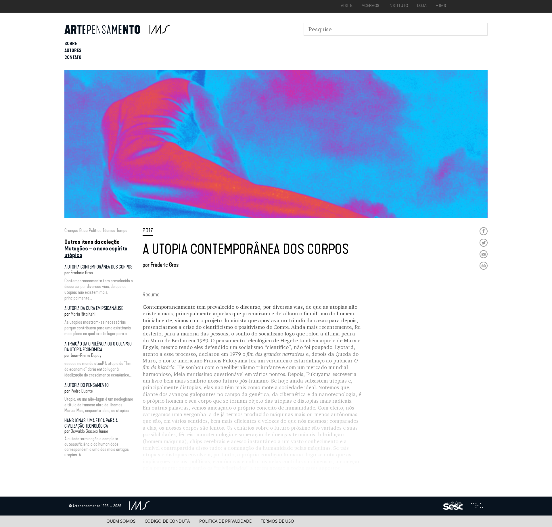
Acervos (370, 5)
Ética (83, 230)
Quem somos (120, 521)
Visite (346, 5)
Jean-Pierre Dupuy (86, 355)
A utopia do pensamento (86, 385)
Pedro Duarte (82, 391)
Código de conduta (167, 521)
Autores (72, 50)
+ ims (441, 5)
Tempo (121, 230)
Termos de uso (277, 521)
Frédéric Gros (82, 272)
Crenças (71, 230)
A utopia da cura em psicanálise (93, 308)
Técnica (109, 230)
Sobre (70, 43)
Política (95, 230)
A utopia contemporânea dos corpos (98, 267)
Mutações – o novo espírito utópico (95, 251)
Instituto (398, 5)
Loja (422, 5)
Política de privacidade (225, 521)
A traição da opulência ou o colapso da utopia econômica (98, 346)
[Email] (484, 254)
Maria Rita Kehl (83, 314)
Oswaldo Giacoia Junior (89, 431)
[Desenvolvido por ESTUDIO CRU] (477, 506)
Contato (72, 57)
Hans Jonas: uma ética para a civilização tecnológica (91, 423)
